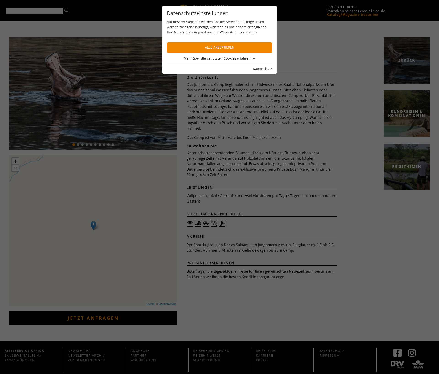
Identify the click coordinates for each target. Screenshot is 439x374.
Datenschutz (262, 68)
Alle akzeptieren (219, 47)
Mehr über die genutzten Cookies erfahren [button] (217, 58)
